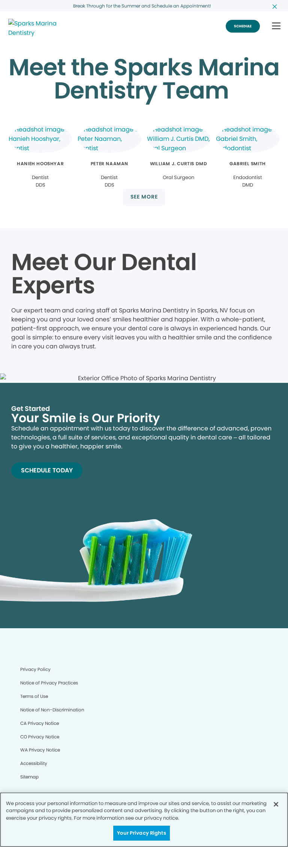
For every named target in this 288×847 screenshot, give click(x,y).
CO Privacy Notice (39, 736)
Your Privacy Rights (141, 833)
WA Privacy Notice (40, 750)
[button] (276, 26)
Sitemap (29, 777)
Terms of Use (34, 696)
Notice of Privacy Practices (49, 683)
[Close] (276, 804)
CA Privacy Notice (39, 723)
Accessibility (33, 763)
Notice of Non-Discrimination (52, 710)
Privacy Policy (35, 669)
